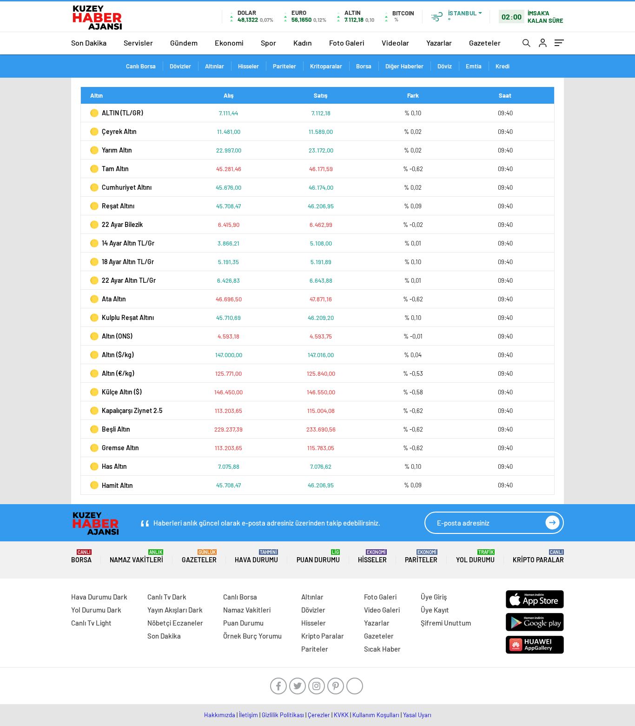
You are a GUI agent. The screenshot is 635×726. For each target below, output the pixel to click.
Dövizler (180, 66)
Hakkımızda (219, 715)
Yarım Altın (117, 150)
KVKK (341, 715)
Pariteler (284, 66)
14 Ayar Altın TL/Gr (128, 243)
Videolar (395, 42)
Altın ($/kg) (117, 355)
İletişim (248, 715)
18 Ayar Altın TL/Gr (128, 262)
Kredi (502, 66)
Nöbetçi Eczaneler (175, 623)
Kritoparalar (326, 66)
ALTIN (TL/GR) (122, 113)
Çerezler (319, 715)
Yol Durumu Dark (96, 610)
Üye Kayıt (435, 610)
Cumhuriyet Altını (127, 187)
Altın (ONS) (117, 336)
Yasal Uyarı (417, 715)
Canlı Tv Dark (166, 597)
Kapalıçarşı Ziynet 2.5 (132, 410)
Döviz (444, 66)
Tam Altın (115, 169)
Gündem (184, 42)
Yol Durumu (475, 556)
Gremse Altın (120, 448)
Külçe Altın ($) (121, 392)
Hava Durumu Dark (99, 597)
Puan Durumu (318, 556)
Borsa (363, 66)
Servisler (138, 42)
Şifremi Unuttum (446, 623)
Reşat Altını (118, 206)
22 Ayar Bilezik (122, 224)
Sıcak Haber (382, 649)
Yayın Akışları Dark (175, 610)
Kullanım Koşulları (375, 715)
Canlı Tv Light (91, 623)
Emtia (474, 66)
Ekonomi (229, 42)
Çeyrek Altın (119, 131)
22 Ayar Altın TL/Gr (129, 280)
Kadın (302, 42)
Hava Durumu (256, 556)
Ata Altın (114, 299)
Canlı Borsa (141, 66)
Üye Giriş (434, 597)
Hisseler (248, 66)
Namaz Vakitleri (136, 556)
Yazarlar (439, 42)
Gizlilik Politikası (283, 715)
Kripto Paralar (538, 556)
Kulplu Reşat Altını (128, 317)
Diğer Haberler (404, 66)
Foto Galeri (346, 42)
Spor (268, 42)
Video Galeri (382, 610)
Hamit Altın (117, 485)
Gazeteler (485, 42)
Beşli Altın (116, 429)
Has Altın (114, 466)
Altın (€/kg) (118, 373)
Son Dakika (88, 42)
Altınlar (214, 66)
